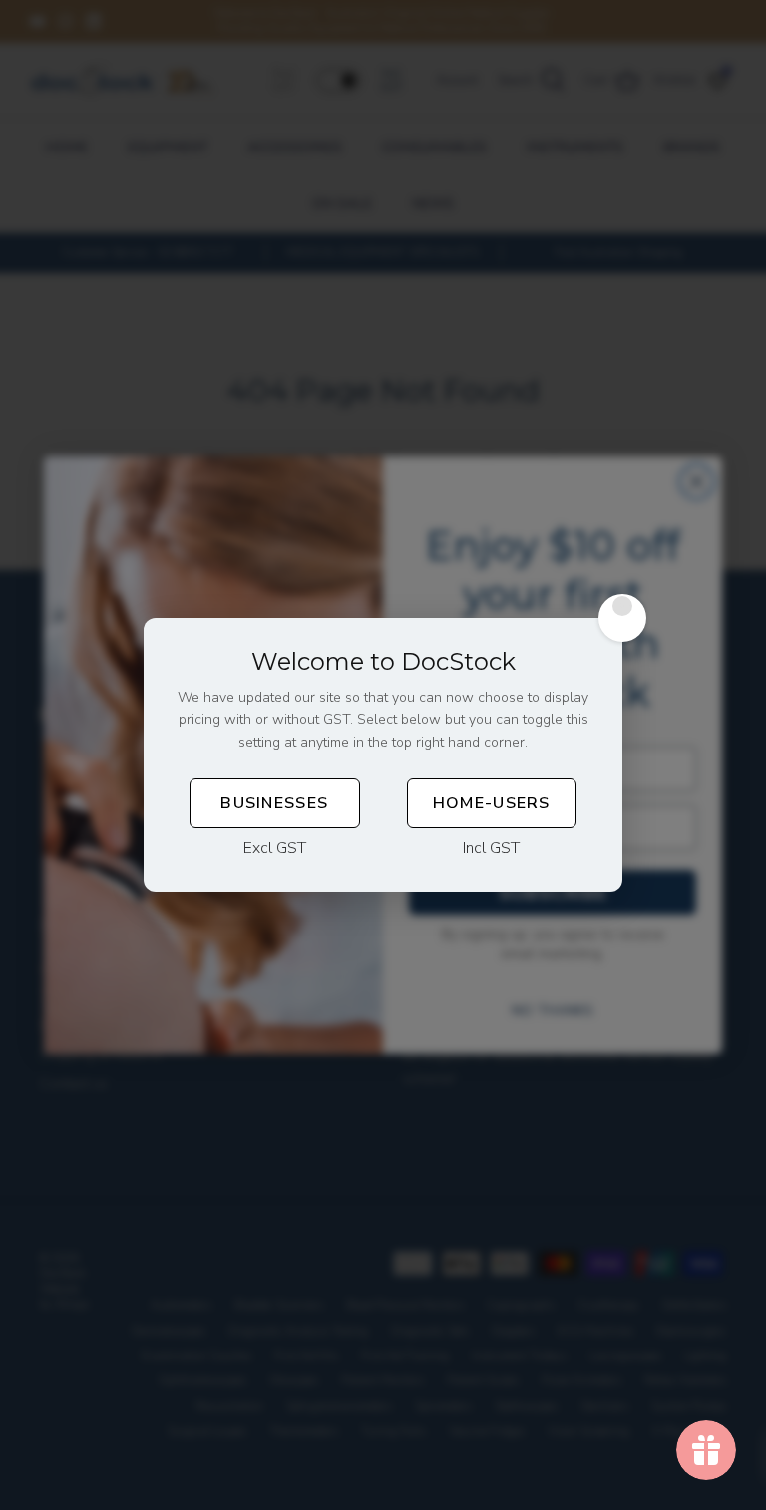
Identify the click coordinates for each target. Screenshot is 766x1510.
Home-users (492, 803)
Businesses (274, 803)
